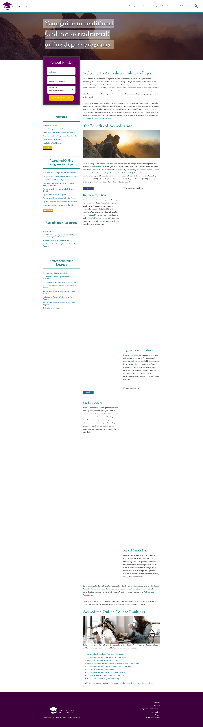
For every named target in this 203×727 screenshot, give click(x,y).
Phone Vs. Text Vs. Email (50, 125)
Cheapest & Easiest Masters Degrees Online (56, 180)
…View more (48, 210)
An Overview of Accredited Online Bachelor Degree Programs (59, 292)
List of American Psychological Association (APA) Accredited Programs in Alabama (58, 236)
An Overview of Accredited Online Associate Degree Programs (59, 287)
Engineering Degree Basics (51, 308)
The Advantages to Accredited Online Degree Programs (60, 282)
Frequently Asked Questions (163, 6)
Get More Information (61, 98)
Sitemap (149, 717)
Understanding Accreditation (52, 139)
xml (158, 717)
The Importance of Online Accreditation (55, 273)
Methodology (184, 6)
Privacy (157, 715)
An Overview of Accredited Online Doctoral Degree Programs (59, 304)
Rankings (132, 6)
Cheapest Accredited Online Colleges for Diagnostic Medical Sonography (59, 184)
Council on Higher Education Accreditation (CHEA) (115, 173)
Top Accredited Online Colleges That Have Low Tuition (60, 176)
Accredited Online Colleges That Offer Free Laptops (59, 173)
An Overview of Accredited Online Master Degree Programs (58, 298)
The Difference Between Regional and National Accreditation (58, 278)
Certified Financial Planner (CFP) (100, 218)
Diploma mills (128, 355)
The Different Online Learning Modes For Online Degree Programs (60, 245)
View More (47, 148)
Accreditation (96, 167)
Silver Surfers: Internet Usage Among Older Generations (60, 136)
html (154, 717)
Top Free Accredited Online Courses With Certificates (60, 202)
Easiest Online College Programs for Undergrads (58, 205)
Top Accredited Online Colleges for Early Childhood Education (59, 190)
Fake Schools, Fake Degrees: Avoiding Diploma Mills (59, 132)
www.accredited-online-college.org (68, 717)
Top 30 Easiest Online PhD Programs (54, 195)
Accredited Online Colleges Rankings (140, 683)
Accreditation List (48, 231)
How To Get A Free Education (52, 143)
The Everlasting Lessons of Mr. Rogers (55, 129)
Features (144, 6)
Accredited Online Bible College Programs (56, 240)
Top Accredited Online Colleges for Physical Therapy (59, 198)
